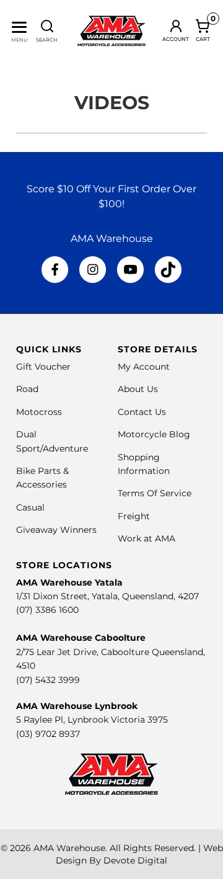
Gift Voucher (43, 366)
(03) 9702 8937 (48, 733)
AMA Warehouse (69, 848)
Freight (134, 516)
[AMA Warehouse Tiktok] (167, 269)
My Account (144, 366)
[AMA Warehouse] (111, 31)
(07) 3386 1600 (47, 609)
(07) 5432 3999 (48, 679)
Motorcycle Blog (154, 434)
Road (27, 389)
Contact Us (142, 411)
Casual (30, 507)
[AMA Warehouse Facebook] (55, 269)
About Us (138, 389)
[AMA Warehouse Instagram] (93, 269)
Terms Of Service (154, 493)
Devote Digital (135, 860)
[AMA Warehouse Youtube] (130, 269)
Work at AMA (146, 538)
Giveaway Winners (56, 529)
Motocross (39, 411)
